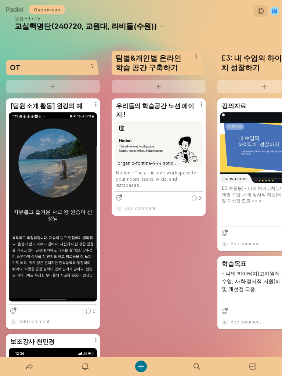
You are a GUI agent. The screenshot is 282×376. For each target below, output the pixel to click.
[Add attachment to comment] (13, 321)
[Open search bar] (196, 366)
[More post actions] (91, 107)
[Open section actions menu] (92, 66)
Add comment (34, 321)
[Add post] (141, 366)
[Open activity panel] (85, 366)
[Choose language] (260, 11)
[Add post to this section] (53, 86)
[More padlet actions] (252, 366)
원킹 (19, 18)
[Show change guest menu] (274, 11)
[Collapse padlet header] (162, 26)
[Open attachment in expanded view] (53, 206)
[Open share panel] (29, 366)
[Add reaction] (13, 310)
